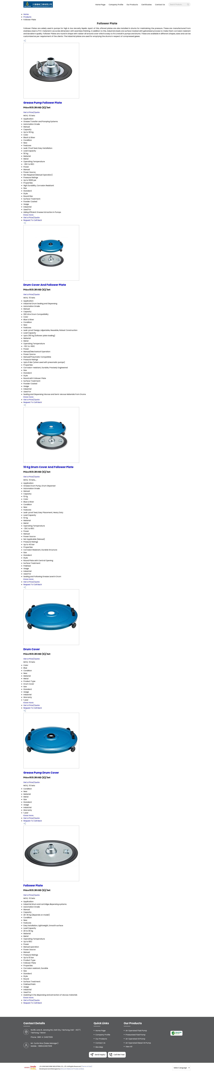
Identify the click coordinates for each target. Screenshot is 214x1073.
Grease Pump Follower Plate (42, 103)
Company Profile (116, 4)
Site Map (99, 1047)
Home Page (100, 4)
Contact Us (160, 4)
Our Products (132, 4)
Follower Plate (33, 885)
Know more (28, 215)
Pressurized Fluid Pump (135, 1034)
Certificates (146, 4)
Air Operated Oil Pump (135, 1039)
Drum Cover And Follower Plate (44, 285)
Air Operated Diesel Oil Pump (138, 1043)
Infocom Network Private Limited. (72, 1069)
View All (129, 1046)
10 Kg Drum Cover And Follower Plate (48, 467)
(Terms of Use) (86, 1066)
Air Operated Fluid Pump (136, 1030)
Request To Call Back (32, 220)
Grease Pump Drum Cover (41, 772)
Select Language (180, 1068)
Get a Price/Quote (31, 112)
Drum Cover (31, 649)
